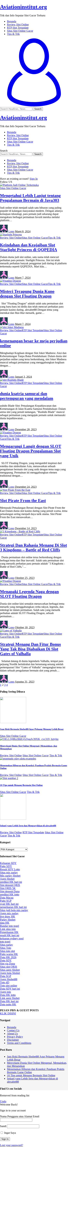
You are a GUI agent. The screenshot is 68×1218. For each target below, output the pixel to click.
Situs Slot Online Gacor (13, 188)
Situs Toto (5, 947)
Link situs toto (8, 929)
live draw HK (7, 916)
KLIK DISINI (8, 1013)
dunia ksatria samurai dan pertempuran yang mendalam (26, 396)
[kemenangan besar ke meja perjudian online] (12, 327)
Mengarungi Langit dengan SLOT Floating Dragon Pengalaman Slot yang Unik (30, 451)
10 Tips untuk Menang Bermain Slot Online (21, 785)
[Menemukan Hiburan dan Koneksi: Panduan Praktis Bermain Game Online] (18, 758)
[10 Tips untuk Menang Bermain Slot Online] (9, 778)
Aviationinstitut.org (23, 7)
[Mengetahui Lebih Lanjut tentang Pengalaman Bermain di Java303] (19, 185)
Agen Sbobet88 (8, 979)
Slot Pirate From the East (23, 500)
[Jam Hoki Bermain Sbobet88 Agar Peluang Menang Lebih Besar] (13, 722)
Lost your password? (11, 1145)
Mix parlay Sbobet (10, 875)
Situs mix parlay (9, 872)
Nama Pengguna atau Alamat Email (19, 1116)
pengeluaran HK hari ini (13, 907)
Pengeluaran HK (9, 932)
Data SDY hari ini (10, 988)
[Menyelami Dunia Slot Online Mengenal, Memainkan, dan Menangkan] (29, 739)
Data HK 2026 (8, 957)
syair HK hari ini (9, 903)
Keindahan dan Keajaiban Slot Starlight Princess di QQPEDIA (28, 247)
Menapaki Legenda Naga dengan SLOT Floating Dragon (29, 594)
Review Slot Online (11, 237)
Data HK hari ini (9, 1001)
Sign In (34, 178)
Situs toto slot (7, 951)
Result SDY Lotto (10, 869)
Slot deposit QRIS (10, 885)
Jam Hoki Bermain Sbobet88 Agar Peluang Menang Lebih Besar (32, 729)
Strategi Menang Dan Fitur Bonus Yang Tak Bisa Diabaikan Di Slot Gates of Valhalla (30, 649)
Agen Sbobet (7, 878)
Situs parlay (6, 944)
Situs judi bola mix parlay (14, 910)
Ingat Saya (9, 1132)
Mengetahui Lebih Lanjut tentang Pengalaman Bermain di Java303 (30, 198)
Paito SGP (6, 900)
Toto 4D (4, 982)
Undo (3, 1101)
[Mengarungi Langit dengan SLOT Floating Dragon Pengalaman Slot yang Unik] (10, 432)
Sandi (3, 1126)
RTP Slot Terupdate (32, 330)
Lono (11, 231)
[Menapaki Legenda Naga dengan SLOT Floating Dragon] (10, 581)
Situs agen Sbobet (10, 969)
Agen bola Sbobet (10, 973)
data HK (4, 922)
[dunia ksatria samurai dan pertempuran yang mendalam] (12, 379)
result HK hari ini (9, 935)
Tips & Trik (54, 237)
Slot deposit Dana (10, 891)
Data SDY (6, 960)
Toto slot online (8, 985)
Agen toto (5, 991)
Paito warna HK (9, 954)
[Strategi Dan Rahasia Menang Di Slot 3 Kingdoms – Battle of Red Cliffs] (20, 531)
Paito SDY (6, 866)
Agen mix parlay (9, 913)
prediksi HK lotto (9, 894)
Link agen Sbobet (10, 998)
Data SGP (5, 976)
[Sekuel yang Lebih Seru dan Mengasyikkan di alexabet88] (13, 818)
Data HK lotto (8, 994)
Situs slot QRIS (8, 966)
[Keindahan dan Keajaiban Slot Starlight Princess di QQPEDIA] (11, 234)
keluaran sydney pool (12, 938)
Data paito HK (8, 1004)
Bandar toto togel (9, 925)
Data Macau (6, 897)
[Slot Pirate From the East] (15, 489)
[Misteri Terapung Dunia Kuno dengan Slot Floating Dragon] (10, 280)
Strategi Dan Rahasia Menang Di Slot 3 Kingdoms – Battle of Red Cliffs (33, 547)
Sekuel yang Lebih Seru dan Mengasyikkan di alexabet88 (28, 825)
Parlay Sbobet (7, 919)
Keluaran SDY (8, 863)
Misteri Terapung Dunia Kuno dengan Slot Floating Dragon (27, 293)
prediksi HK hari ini (11, 881)
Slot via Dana (7, 963)
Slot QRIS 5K (8, 888)
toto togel (5, 941)
